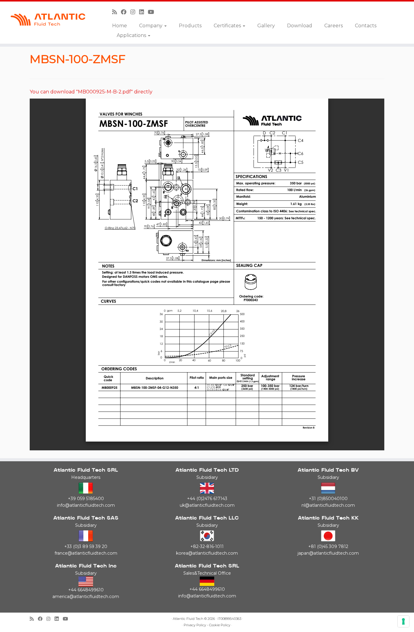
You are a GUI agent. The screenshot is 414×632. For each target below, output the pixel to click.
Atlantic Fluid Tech (188, 619)
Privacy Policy (195, 625)
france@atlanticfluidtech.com (86, 553)
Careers (333, 26)
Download (299, 26)
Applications (132, 35)
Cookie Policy (219, 625)
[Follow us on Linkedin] (143, 11)
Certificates (228, 26)
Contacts (365, 26)
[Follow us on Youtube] (153, 11)
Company (151, 26)
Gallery (266, 26)
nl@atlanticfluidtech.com (328, 505)
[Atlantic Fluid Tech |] (47, 20)
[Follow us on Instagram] (134, 11)
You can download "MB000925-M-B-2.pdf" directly (91, 92)
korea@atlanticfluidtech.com (207, 553)
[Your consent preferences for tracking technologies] (403, 621)
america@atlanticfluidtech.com (85, 596)
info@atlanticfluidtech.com (86, 505)
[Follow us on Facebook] (125, 11)
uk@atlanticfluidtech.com (207, 505)
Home (119, 26)
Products (190, 26)
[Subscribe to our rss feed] (116, 11)
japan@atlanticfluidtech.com (328, 553)
